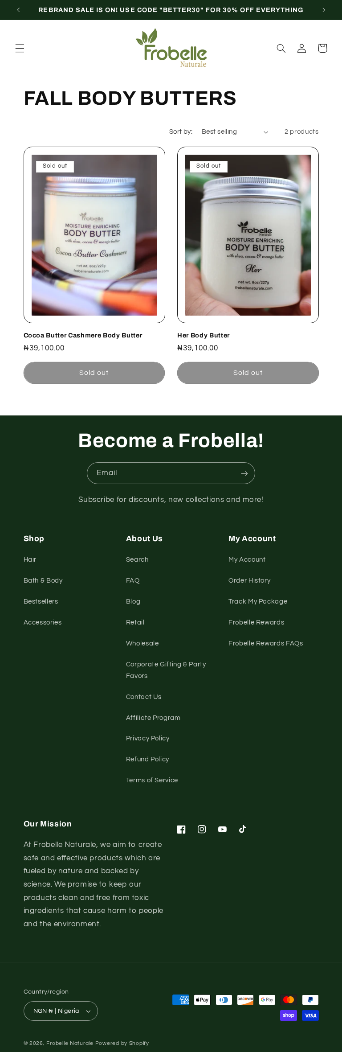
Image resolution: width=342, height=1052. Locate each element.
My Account (246, 559)
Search (137, 559)
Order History (249, 580)
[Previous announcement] (18, 10)
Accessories (43, 622)
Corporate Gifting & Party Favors (166, 670)
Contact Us (144, 697)
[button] (19, 48)
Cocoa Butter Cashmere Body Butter (83, 335)
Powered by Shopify (122, 1043)
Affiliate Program (153, 718)
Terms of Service (152, 780)
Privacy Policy (148, 738)
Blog (133, 601)
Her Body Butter (203, 335)
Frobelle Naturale (70, 1043)
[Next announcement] (324, 10)
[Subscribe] (244, 473)
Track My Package (257, 601)
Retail (135, 622)
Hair (30, 559)
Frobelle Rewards (256, 622)
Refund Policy (147, 759)
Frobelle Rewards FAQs (265, 643)
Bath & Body (43, 580)
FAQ (133, 580)
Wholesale (142, 643)
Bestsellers (41, 601)
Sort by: (180, 131)
